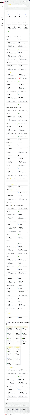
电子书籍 (17, 107)
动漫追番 (15, 36)
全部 (10, 36)
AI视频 (15, 322)
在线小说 (12, 107)
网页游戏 (11, 189)
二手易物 (15, 142)
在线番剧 (12, 36)
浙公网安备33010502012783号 (9, 414)
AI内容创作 (25, 322)
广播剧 (20, 107)
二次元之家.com (18, 409)
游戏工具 (16, 189)
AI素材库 (22, 322)
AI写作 (10, 322)
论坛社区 (11, 205)
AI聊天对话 (13, 322)
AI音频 (20, 322)
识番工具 (23, 36)
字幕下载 (18, 36)
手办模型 (12, 142)
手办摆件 (21, 142)
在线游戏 (19, 189)
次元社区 (17, 205)
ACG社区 (22, 205)
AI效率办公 (28, 322)
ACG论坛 (19, 205)
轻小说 (15, 107)
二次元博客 (13, 205)
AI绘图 (18, 322)
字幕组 (20, 36)
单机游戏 (13, 189)
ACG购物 (18, 142)
